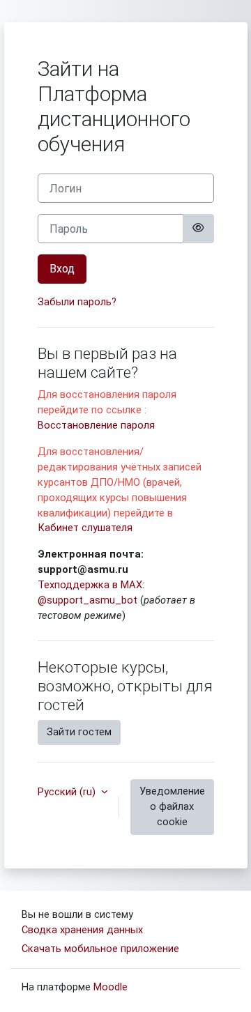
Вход (62, 268)
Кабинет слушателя (85, 527)
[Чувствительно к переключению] (198, 228)
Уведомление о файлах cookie (172, 806)
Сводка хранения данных (82, 929)
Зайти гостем (79, 732)
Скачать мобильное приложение (100, 948)
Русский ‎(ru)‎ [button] (68, 791)
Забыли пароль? (77, 302)
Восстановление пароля (96, 425)
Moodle (110, 987)
